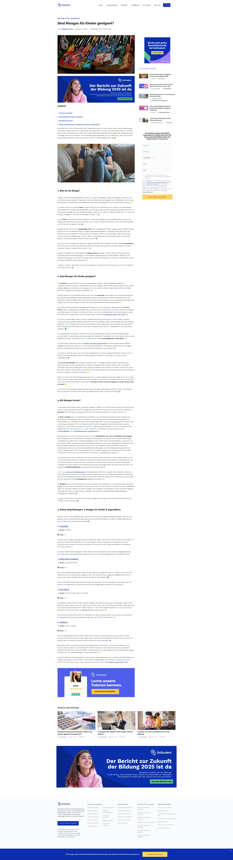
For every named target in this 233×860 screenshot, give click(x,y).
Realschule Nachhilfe (124, 820)
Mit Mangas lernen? (66, 120)
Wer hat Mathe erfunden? (165, 825)
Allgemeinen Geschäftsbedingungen (156, 182)
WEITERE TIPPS (64, 18)
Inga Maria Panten (157, 122)
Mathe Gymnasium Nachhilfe (146, 822)
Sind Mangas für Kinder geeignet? (71, 117)
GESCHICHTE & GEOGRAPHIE (159, 100)
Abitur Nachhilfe (122, 823)
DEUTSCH (161, 78)
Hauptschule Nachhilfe (124, 810)
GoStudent (63, 737)
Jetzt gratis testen (68, 823)
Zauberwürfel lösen (164, 828)
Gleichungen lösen (163, 810)
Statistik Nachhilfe (108, 807)
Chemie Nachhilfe (93, 817)
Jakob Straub (156, 88)
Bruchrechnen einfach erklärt (166, 818)
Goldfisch (64, 622)
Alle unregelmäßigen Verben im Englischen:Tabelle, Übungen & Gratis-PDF (160, 108)
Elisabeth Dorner (67, 29)
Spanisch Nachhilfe (93, 823)
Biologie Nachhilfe (108, 820)
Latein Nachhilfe (93, 820)
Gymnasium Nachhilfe (124, 813)
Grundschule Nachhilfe (124, 807)
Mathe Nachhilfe (93, 810)
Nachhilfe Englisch (93, 807)
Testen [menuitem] (166, 5)
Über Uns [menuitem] (157, 5)
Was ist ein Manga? (66, 113)
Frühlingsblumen (163, 821)
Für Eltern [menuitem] (124, 5)
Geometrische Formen (164, 807)
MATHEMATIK (167, 88)
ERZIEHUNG (75, 18)
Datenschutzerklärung (153, 183)
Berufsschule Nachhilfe (125, 817)
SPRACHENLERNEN (164, 112)
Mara (153, 78)
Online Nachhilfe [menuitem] (111, 5)
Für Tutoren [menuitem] (147, 5)
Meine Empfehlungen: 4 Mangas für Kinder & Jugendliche (79, 124)
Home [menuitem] (101, 5)
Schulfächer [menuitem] (135, 5)
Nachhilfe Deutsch (93, 813)
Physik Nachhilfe (92, 826)
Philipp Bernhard (157, 98)
